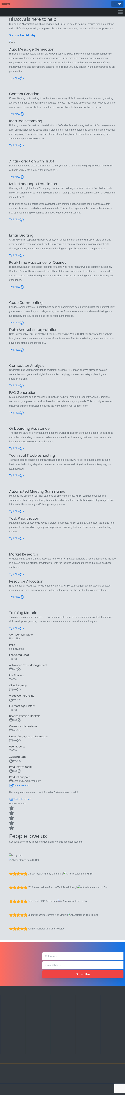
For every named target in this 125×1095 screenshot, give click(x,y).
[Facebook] (3, 4)
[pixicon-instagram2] (98, 1074)
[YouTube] (5, 4)
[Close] (90, 1090)
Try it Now (14, 78)
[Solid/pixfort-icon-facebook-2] (104, 1074)
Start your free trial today (22, 35)
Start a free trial (21, 785)
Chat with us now (22, 799)
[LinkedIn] (8, 4)
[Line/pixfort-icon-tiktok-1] (98, 1078)
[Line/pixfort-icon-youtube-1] (117, 1074)
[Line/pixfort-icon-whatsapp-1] (104, 1078)
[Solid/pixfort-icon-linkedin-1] (110, 1074)
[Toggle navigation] (120, 12)
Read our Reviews (23, 848)
